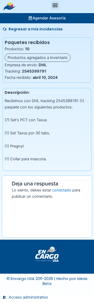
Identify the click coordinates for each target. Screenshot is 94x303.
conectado (61, 190)
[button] (55, 5)
